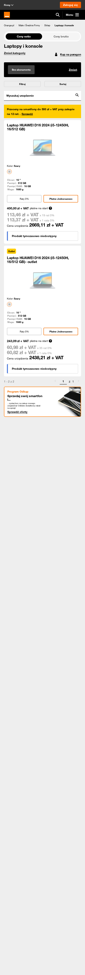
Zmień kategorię (15, 53)
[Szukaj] (57, 14)
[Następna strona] (78, 381)
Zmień (73, 69)
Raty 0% (24, 198)
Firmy (7, 5)
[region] (42, 25)
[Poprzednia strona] (55, 381)
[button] (9, 25)
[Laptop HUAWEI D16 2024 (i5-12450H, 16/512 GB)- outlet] (42, 280)
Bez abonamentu (21, 69)
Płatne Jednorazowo (60, 198)
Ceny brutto (61, 36)
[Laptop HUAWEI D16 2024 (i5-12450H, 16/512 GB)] (42, 147)
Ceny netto (24, 36)
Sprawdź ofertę (17, 411)
